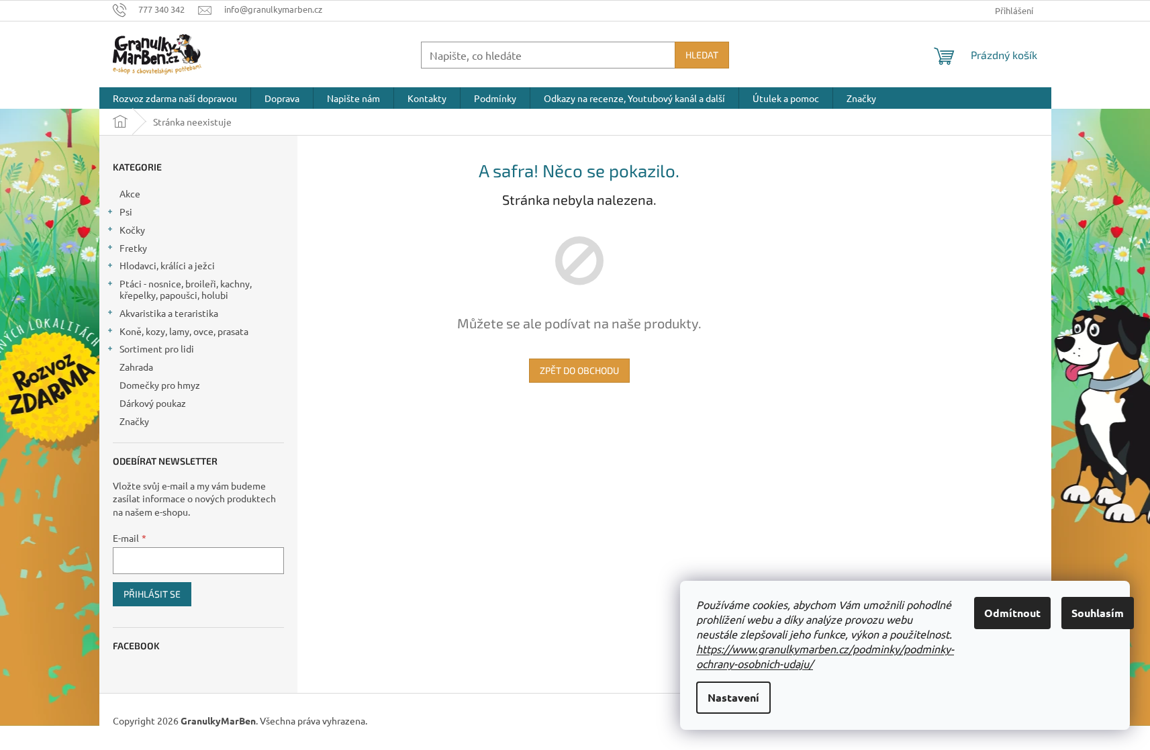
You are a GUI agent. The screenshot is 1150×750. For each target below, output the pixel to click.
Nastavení (733, 697)
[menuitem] (174, 98)
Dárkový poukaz (152, 403)
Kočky (132, 230)
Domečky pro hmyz (159, 385)
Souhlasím (1097, 613)
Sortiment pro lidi (156, 348)
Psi (125, 211)
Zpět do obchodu (579, 370)
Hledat (701, 54)
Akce (129, 193)
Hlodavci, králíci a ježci (167, 265)
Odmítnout (1012, 613)
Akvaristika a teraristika (168, 313)
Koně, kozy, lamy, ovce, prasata (183, 331)
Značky (134, 421)
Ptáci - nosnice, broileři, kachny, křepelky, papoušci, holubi (185, 289)
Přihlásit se (152, 594)
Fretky (133, 248)
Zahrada (136, 367)
